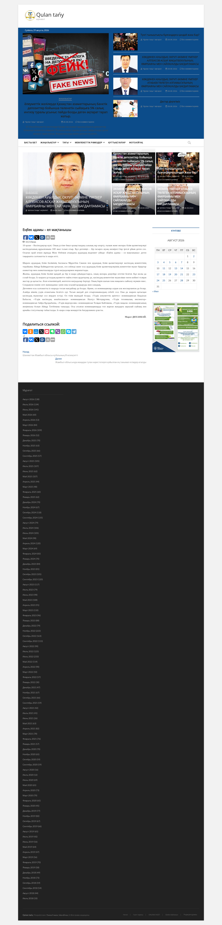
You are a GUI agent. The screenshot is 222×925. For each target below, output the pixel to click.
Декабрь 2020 (29, 749)
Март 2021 (28, 733)
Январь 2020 (29, 805)
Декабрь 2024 (29, 502)
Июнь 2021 (28, 718)
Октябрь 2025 (29, 450)
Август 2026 (28, 399)
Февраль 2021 (30, 739)
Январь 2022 (29, 682)
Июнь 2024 (28, 533)
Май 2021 (27, 723)
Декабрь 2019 (29, 811)
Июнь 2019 (28, 841)
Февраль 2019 (30, 862)
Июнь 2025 (28, 471)
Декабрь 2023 (29, 564)
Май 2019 (27, 847)
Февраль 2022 (30, 677)
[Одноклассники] (30, 331)
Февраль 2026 (30, 430)
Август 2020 (28, 769)
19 (169, 274)
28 (181, 280)
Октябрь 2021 (29, 697)
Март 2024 (28, 548)
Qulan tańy (50, 14)
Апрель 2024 (29, 543)
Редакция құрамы (190, 914)
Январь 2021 (29, 744)
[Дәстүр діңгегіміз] (125, 108)
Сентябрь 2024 (30, 517)
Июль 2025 (28, 466)
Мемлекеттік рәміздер (88, 142)
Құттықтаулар (116, 142)
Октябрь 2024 (29, 512)
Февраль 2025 (30, 492)
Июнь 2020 (28, 780)
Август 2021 (28, 708)
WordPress (63, 915)
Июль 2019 (28, 836)
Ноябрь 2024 (29, 507)
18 (163, 274)
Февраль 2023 (30, 615)
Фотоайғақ (136, 142)
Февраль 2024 (30, 553)
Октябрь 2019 (29, 821)
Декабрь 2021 (29, 687)
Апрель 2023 (29, 605)
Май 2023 (27, 600)
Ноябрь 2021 (29, 692)
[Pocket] (46, 331)
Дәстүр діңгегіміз (170, 101)
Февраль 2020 (30, 800)
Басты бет (30, 142)
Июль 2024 (28, 528)
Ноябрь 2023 (29, 569)
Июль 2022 (28, 651)
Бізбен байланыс (172, 915)
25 (163, 280)
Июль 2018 (28, 898)
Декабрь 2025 (29, 440)
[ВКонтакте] (25, 331)
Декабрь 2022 (29, 625)
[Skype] (68, 331)
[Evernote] (52, 331)
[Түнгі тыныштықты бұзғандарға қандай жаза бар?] (125, 41)
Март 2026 (28, 425)
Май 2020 (27, 785)
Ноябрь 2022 (29, 630)
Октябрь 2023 (29, 574)
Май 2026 (27, 414)
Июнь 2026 (28, 409)
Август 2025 (28, 461)
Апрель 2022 (29, 666)
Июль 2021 (28, 713)
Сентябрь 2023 (30, 579)
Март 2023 (28, 610)
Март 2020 (28, 795)
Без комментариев (85, 122)
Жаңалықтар (65, 99)
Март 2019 (28, 857)
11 (163, 268)
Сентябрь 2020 (30, 764)
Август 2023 (28, 584)
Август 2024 (28, 522)
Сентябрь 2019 (30, 826)
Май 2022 (27, 661)
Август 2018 (28, 893)
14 (181, 268)
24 (158, 280)
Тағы (66, 142)
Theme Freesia (52, 915)
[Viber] (57, 331)
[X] (41, 331)
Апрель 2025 (29, 481)
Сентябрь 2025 (30, 456)
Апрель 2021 (29, 728)
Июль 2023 (28, 589)
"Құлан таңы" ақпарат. (34, 122)
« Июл (155, 291)
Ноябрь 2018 (29, 877)
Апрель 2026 (29, 420)
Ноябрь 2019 (29, 816)
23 (194, 274)
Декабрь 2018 (29, 872)
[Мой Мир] (36, 331)
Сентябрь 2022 (30, 641)
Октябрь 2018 (29, 883)
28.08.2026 (68, 122)
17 (158, 274)
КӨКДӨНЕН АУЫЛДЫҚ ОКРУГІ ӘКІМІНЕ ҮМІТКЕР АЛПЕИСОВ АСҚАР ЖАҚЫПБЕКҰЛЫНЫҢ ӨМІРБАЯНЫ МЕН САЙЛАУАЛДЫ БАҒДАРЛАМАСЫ (170, 60)
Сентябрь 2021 (30, 703)
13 (175, 268)
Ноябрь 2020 (29, 754)
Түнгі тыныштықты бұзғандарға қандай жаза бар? (170, 34)
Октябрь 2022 (29, 636)
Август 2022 (28, 646)
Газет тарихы (138, 915)
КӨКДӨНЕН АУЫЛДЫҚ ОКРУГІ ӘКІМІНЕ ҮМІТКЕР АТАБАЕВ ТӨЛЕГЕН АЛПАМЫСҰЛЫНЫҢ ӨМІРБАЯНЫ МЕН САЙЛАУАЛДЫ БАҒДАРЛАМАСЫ (170, 83)
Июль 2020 (28, 775)
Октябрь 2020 (29, 759)
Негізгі (125, 915)
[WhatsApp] (63, 331)
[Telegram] (74, 331)
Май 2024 (27, 538)
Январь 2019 (29, 867)
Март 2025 (28, 486)
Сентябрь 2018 (30, 888)
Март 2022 (28, 672)
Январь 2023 (29, 620)
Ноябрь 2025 (29, 445)
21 (181, 274)
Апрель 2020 (29, 790)
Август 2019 (28, 831)
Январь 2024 (29, 558)
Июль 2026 (28, 404)
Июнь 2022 (28, 656)
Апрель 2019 (29, 852)
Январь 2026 (29, 435)
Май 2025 (27, 476)
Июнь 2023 (28, 594)
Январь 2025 (29, 497)
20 (175, 274)
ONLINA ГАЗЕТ (154, 915)
